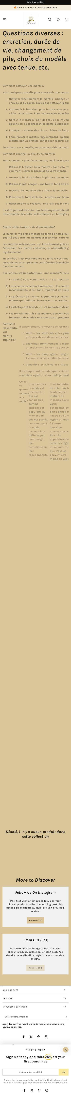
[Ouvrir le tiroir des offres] (58, 19)
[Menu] (4, 19)
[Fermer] (65, 1049)
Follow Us (35, 920)
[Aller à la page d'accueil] (31, 19)
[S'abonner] (67, 1016)
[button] (49, 19)
